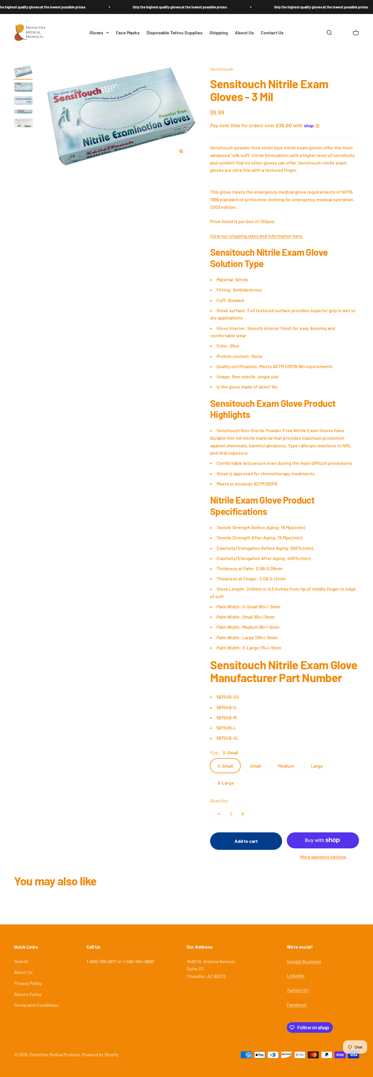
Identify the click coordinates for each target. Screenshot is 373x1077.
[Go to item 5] (23, 123)
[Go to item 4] (23, 112)
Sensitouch (221, 69)
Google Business (304, 961)
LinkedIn (296, 975)
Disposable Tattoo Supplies (175, 32)
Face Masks (128, 32)
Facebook (297, 1004)
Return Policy (27, 994)
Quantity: (219, 800)
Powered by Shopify (100, 1054)
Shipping (219, 32)
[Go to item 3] (23, 101)
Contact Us (272, 32)
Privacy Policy (28, 983)
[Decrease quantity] (218, 814)
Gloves (96, 32)
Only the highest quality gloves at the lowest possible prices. (163, 7)
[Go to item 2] (23, 87)
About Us (244, 32)
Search (21, 961)
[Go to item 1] (23, 72)
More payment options (323, 856)
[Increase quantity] (242, 814)
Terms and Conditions (36, 1005)
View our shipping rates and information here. (256, 236)
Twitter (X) (297, 990)
